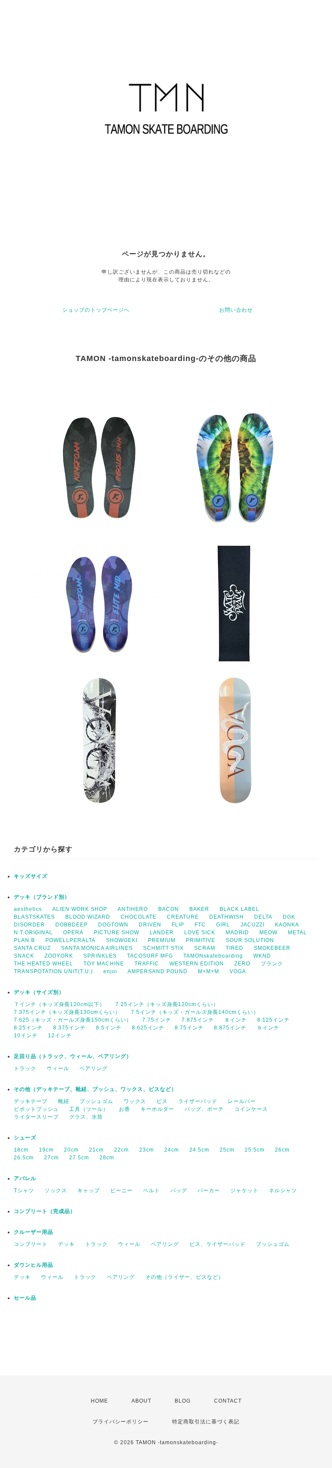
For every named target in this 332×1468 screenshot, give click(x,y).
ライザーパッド (197, 1101)
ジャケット (244, 1190)
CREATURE (183, 917)
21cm (96, 1150)
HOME (99, 1401)
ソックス (56, 1190)
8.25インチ (28, 1028)
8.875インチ (230, 1028)
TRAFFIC (146, 964)
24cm (171, 1150)
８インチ (235, 1020)
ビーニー (121, 1190)
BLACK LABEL (239, 909)
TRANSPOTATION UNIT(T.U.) (53, 971)
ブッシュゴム (96, 1101)
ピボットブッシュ (36, 1109)
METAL (297, 932)
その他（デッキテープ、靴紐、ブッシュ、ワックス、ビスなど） (95, 1089)
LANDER (162, 932)
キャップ (88, 1190)
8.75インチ (189, 1028)
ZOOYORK (59, 956)
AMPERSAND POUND (158, 971)
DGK (289, 917)
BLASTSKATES (34, 917)
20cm (71, 1150)
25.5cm (255, 1150)
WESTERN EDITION (196, 964)
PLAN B (24, 940)
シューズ (25, 1138)
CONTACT (228, 1401)
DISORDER (29, 925)
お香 (124, 1109)
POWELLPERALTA (70, 940)
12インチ (60, 1035)
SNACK (24, 956)
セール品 (25, 1298)
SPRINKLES (100, 956)
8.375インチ (69, 1028)
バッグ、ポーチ (204, 1109)
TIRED (234, 948)
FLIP (178, 925)
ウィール (58, 1068)
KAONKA (287, 925)
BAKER (199, 909)
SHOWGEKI (121, 940)
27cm (51, 1158)
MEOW (268, 932)
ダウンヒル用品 (33, 1265)
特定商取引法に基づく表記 (205, 1422)
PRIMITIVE (200, 940)
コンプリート (31, 1244)
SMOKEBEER (272, 948)
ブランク (272, 964)
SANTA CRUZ (32, 948)
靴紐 (63, 1101)
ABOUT (141, 1401)
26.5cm (24, 1158)
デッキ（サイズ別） (39, 992)
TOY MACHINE (103, 964)
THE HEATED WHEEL (43, 964)
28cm (106, 1158)
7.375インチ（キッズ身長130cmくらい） (67, 1012)
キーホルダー (157, 1109)
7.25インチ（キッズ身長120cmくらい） (167, 1004)
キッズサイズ (31, 876)
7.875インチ (198, 1020)
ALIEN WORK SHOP (79, 909)
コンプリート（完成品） (45, 1211)
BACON (168, 909)
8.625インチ (148, 1028)
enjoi (110, 971)
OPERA (73, 932)
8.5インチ (108, 1028)
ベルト (151, 1190)
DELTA (263, 917)
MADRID (237, 932)
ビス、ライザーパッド (217, 1244)
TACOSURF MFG (150, 956)
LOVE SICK (199, 932)
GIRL (223, 925)
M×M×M (208, 971)
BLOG (183, 1401)
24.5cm (199, 1150)
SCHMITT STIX (163, 948)
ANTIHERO (133, 909)
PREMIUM (162, 940)
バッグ (178, 1190)
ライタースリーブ (36, 1117)
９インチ (268, 1028)
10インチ (26, 1035)
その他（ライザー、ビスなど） (184, 1277)
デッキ (66, 1244)
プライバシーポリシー (121, 1422)
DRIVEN (150, 925)
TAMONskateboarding (213, 956)
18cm (21, 1150)
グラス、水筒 (86, 1117)
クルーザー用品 (33, 1232)
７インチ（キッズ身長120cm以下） (59, 1004)
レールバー (242, 1101)
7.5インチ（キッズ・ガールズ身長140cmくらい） (195, 1012)
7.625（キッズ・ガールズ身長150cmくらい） (73, 1020)
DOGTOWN (113, 925)
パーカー (209, 1190)
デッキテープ (31, 1101)
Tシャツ (24, 1190)
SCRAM (204, 948)
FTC (200, 925)
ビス (162, 1101)
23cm (146, 1150)
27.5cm (79, 1158)
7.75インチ (156, 1020)
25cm (227, 1150)
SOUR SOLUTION (250, 940)
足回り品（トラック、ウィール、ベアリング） (73, 1056)
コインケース (251, 1109)
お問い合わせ (236, 310)
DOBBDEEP (71, 925)
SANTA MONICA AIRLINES (97, 948)
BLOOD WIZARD (87, 917)
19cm (46, 1150)
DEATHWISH (226, 917)
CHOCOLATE (138, 917)
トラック (25, 1068)
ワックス (135, 1101)
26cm (282, 1150)
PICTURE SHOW (116, 932)
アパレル (25, 1178)
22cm (121, 1150)
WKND (262, 956)
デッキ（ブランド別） (42, 897)
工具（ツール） (89, 1109)
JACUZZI (252, 925)
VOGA (238, 971)
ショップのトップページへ (96, 310)
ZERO (242, 964)
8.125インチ (273, 1020)
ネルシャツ (283, 1190)
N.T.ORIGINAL (33, 932)
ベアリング (94, 1068)
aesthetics (28, 909)
